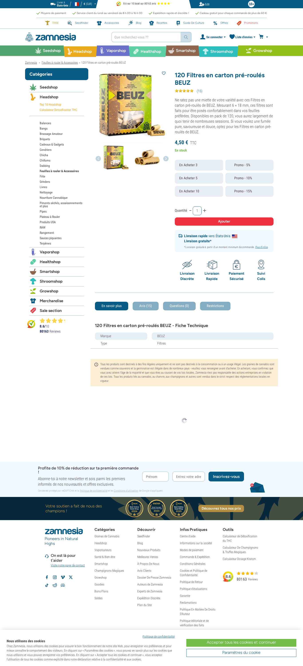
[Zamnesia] (65, 37)
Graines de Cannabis (106, 536)
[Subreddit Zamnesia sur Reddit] (55, 585)
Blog (140, 543)
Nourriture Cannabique (54, 197)
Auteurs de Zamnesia (150, 584)
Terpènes (45, 243)
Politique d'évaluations (193, 589)
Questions (179, 306)
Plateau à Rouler (50, 217)
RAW (42, 227)
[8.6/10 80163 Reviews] (54, 320)
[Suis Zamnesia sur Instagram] (55, 577)
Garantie (185, 595)
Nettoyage (46, 192)
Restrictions (215, 306)
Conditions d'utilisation (126, 490)
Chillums (45, 160)
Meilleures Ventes (147, 557)
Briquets (45, 139)
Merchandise (51, 300)
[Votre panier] (264, 37)
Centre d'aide (187, 536)
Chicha (44, 155)
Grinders (45, 181)
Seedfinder (143, 536)
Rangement (47, 232)
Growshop (49, 291)
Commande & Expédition (195, 557)
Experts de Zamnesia (149, 591)
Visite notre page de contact (68, 565)
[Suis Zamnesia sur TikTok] (47, 585)
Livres (43, 187)
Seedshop (49, 87)
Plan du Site (144, 605)
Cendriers (45, 150)
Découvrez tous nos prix (221, 508)
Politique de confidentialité (93, 490)
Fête (42, 176)
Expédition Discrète (148, 598)
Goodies (99, 584)
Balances (45, 123)
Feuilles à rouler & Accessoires (59, 171)
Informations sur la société (196, 543)
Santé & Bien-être (104, 557)
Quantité (181, 210)
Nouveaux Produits (148, 550)
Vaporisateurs (102, 550)
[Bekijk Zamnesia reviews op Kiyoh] (31, 324)
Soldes (98, 598)
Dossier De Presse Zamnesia (154, 577)
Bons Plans (101, 591)
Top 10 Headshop (50, 104)
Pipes (43, 211)
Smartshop (50, 271)
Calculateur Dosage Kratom (239, 559)
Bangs (43, 128)
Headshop (49, 97)
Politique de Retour (191, 582)
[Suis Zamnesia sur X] (71, 577)
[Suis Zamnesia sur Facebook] (47, 577)
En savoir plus (112, 306)
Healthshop (50, 261)
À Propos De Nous (148, 564)
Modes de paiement (191, 550)
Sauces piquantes (50, 238)
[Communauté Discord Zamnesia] (63, 585)
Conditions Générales (192, 564)
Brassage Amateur (51, 134)
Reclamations (188, 602)
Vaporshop (49, 252)
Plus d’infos (261, 247)
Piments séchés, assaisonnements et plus (61, 204)
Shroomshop (51, 281)
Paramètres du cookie (241, 652)
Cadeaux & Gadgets (52, 144)
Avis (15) (145, 306)
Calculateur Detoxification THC (58, 110)
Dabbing (45, 165)
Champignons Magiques (109, 570)
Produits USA (48, 222)
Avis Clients (144, 570)
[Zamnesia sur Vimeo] (63, 577)
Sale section (51, 310)
